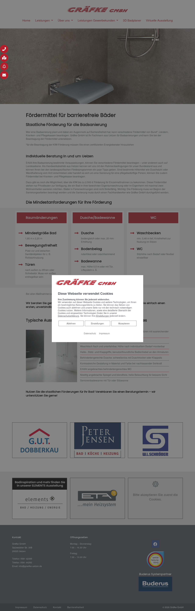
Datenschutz (90, 333)
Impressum (104, 333)
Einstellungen (97, 323)
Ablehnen (71, 323)
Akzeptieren (124, 323)
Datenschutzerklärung (68, 315)
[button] (4, 49)
